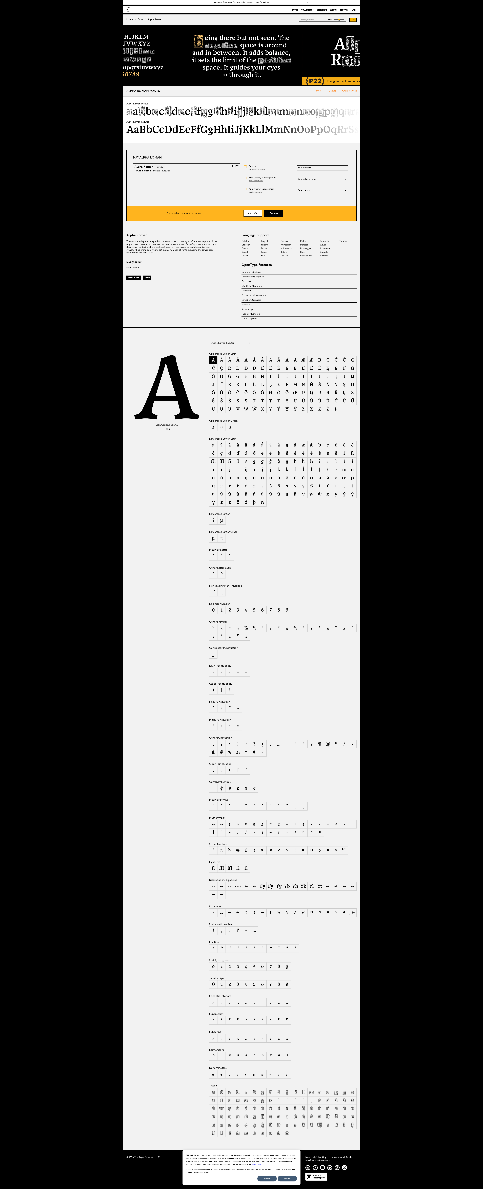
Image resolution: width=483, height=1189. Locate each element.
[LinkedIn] (329, 1167)
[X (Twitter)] (344, 1167)
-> (213, 886)
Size (330, 20)
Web (262, 178)
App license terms (255, 192)
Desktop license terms (257, 169)
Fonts (295, 9)
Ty (278, 886)
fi (238, 868)
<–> (254, 886)
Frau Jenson (132, 268)
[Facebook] (315, 1167)
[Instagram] (322, 1167)
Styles (319, 91)
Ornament (133, 278)
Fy (270, 886)
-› (221, 886)
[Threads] (337, 1167)
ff (213, 868)
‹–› (221, 895)
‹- (344, 886)
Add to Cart (253, 213)
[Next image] (246, 83)
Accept (267, 1178)
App (262, 189)
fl (246, 868)
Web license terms (256, 181)
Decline (287, 1178)
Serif (147, 278)
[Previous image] (237, 83)
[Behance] (307, 1167)
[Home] (128, 9)
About (333, 9)
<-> (238, 886)
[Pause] (241, 83)
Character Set (349, 91)
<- (230, 886)
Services (344, 9)
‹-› (352, 886)
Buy (353, 20)
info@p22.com (322, 1160)
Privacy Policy (257, 1164)
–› (336, 886)
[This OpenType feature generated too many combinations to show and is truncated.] (295, 1133)
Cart (354, 9)
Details (332, 91)
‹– (213, 895)
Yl (311, 886)
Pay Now (274, 213)
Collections (307, 9)
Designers (322, 9)
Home (129, 19)
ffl (229, 868)
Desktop (253, 166)
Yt (319, 886)
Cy (262, 886)
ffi (221, 868)
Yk (303, 886)
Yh (295, 886)
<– (246, 886)
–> (328, 886)
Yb (287, 886)
